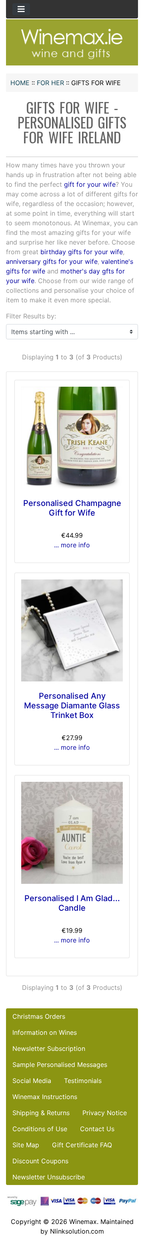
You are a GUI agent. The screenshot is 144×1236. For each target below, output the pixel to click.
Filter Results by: (31, 316)
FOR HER (50, 83)
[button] (129, 1196)
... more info (72, 545)
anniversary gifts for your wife (52, 261)
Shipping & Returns (41, 1113)
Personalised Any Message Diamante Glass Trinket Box (72, 705)
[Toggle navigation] (21, 9)
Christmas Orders (38, 1016)
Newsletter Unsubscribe (48, 1177)
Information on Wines (44, 1032)
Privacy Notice (104, 1113)
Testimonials (83, 1081)
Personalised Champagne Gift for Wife (72, 508)
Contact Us (97, 1129)
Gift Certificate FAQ (82, 1145)
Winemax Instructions (44, 1097)
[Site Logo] (72, 43)
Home (20, 83)
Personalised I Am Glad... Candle (72, 903)
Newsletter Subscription (48, 1048)
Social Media (31, 1081)
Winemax (83, 1222)
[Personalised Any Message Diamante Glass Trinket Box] (72, 630)
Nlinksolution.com (77, 1231)
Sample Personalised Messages (59, 1065)
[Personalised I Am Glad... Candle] (72, 833)
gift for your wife (90, 184)
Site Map (25, 1145)
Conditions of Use (39, 1129)
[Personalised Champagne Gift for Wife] (72, 438)
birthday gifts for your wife (81, 252)
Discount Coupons (40, 1161)
